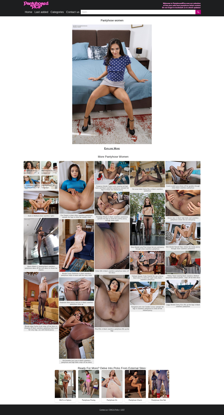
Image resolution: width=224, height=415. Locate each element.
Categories (57, 12)
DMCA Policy (114, 410)
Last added (41, 12)
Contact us (72, 12)
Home (28, 12)
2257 (123, 410)
